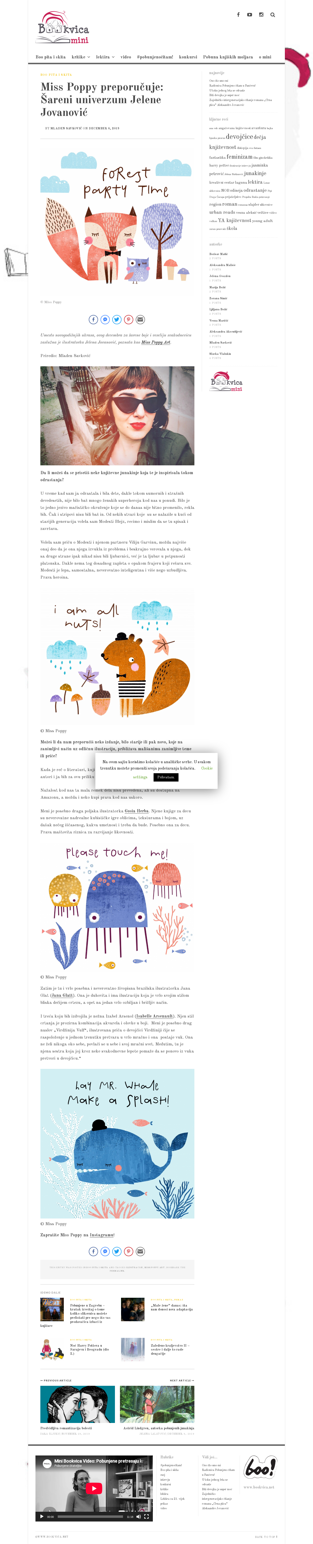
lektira (103, 57)
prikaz (178, 1300)
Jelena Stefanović (233, 174)
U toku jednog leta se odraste (227, 90)
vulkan (213, 221)
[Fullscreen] (146, 1516)
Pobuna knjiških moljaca (228, 57)
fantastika (217, 157)
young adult (262, 221)
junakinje (255, 174)
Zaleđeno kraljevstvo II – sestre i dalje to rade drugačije (170, 1349)
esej (162, 1475)
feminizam (239, 157)
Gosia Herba (137, 811)
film (255, 157)
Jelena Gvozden (220, 276)
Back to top (265, 1537)
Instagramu (101, 1235)
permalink (117, 1271)
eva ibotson (255, 148)
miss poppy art (155, 1267)
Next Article (181, 1380)
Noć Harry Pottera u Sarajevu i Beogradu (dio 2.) (89, 1349)
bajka (270, 128)
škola (232, 228)
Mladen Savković (66, 128)
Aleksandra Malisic (222, 265)
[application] (94, 1488)
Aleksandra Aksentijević (225, 331)
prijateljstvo (233, 197)
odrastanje (255, 190)
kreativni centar (221, 182)
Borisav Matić (218, 254)
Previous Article (58, 1380)
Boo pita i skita (50, 57)
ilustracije (134, 1267)
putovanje (264, 197)
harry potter (219, 165)
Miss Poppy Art (155, 342)
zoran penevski (217, 229)
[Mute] (138, 1516)
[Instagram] (261, 15)
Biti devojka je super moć (224, 95)
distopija (242, 148)
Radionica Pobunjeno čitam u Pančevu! (232, 85)
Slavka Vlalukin (220, 354)
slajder (253, 204)
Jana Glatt (62, 996)
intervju (246, 166)
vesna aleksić (246, 212)
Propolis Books (250, 197)
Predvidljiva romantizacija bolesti (66, 1428)
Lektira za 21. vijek (172, 1499)
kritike (78, 57)
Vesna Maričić (218, 320)
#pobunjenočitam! (155, 57)
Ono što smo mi (218, 80)
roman (229, 204)
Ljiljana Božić (218, 309)
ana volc (213, 128)
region (215, 204)
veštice (262, 213)
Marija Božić (217, 287)
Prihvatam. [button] (166, 777)
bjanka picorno (217, 138)
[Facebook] (238, 15)
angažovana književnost (235, 128)
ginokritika (266, 157)
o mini (265, 57)
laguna (241, 183)
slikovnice (266, 204)
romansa (243, 205)
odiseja (236, 191)
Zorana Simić (218, 298)
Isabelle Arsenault (154, 1016)
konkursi (188, 57)
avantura (258, 128)
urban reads (222, 212)
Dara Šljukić (50, 1434)
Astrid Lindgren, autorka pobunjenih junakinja (158, 1428)
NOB (225, 191)
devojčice (239, 137)
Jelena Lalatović (153, 1434)
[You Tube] (250, 15)
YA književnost (234, 220)
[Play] (41, 1516)
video (126, 57)
